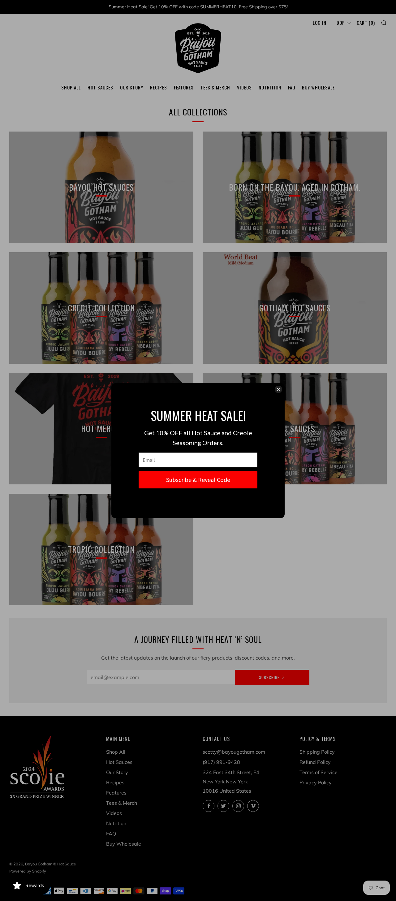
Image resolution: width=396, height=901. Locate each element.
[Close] (278, 389)
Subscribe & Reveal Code (198, 479)
